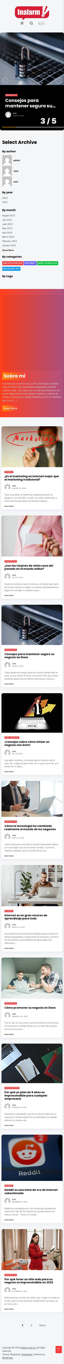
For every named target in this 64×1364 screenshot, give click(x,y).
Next (42, 1325)
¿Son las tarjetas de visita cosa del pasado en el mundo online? (28, 567)
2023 (5, 198)
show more (8, 250)
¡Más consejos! (48, 263)
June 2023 (7, 224)
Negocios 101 (11, 95)
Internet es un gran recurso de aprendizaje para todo (25, 916)
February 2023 (9, 241)
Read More (10, 408)
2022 (5, 202)
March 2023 (8, 237)
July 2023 (7, 220)
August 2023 (8, 215)
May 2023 (7, 228)
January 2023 (9, 245)
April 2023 (7, 232)
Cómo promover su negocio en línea (30, 1008)
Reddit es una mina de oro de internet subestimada (31, 1191)
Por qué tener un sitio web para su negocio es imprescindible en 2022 (28, 1280)
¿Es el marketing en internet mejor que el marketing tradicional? (31, 477)
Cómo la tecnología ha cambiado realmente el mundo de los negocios (30, 827)
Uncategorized (13, 263)
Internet (30, 263)
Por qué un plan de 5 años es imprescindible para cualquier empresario (25, 1095)
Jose (15, 113)
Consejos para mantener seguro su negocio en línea (28, 103)
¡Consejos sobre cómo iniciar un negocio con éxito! (26, 743)
